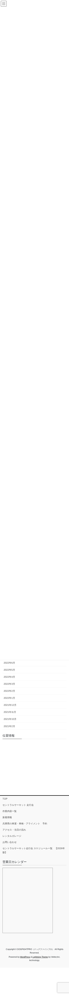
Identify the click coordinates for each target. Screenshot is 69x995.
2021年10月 (10, 719)
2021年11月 (10, 712)
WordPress (25, 957)
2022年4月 (9, 677)
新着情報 (7, 817)
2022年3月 (9, 684)
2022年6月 (9, 662)
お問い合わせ (10, 842)
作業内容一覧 (10, 811)
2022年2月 (9, 691)
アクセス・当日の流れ (14, 829)
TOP (5, 798)
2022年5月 (9, 669)
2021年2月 (9, 726)
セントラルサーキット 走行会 (18, 805)
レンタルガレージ (12, 836)
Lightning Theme (40, 957)
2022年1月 (9, 698)
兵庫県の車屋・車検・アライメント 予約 (25, 823)
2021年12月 (10, 705)
